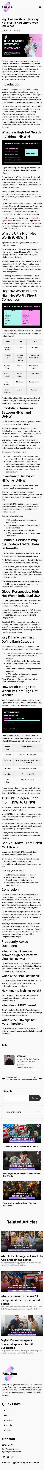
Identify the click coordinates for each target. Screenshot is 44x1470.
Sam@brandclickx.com (10, 1449)
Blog (6, 1415)
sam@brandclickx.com (25, 1067)
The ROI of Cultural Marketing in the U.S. (21, 1146)
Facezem (37, 932)
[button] (40, 7)
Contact (7, 1430)
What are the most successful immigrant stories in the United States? (20, 1300)
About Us (8, 1425)
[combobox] (16, 1098)
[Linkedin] (4, 1457)
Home (6, 1410)
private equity (7, 509)
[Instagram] (12, 1457)
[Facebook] (8, 1457)
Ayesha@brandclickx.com (11, 1452)
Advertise (8, 1420)
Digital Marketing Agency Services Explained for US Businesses (17, 1344)
